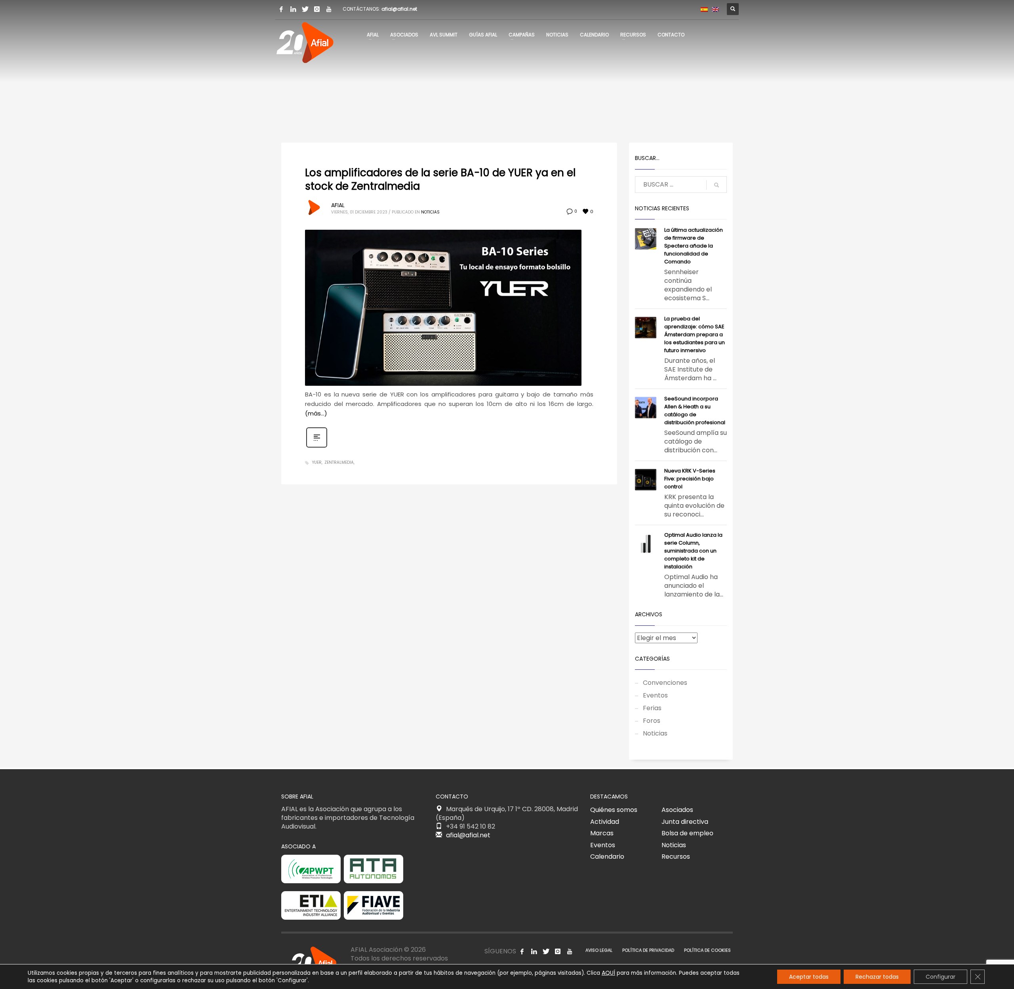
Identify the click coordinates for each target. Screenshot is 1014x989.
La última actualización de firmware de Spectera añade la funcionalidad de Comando (693, 245)
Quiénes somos (613, 809)
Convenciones (665, 682)
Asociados (677, 809)
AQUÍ (608, 973)
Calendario (607, 856)
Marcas (602, 833)
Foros (651, 720)
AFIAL (338, 205)
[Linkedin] (293, 9)
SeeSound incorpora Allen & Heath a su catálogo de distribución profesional (694, 410)
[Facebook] (281, 9)
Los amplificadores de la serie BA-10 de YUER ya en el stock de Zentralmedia (440, 179)
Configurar (940, 977)
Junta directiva (684, 821)
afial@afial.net (399, 9)
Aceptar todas (809, 977)
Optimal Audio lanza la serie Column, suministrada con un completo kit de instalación (693, 550)
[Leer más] (316, 447)
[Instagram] (317, 9)
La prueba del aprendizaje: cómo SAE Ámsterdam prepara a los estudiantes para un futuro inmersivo (694, 334)
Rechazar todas (877, 977)
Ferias (652, 708)
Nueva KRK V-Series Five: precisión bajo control (689, 478)
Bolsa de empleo (687, 833)
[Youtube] (329, 9)
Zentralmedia (339, 462)
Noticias (430, 212)
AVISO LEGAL (598, 950)
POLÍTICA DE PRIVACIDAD (648, 950)
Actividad (604, 821)
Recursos (675, 856)
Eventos (655, 695)
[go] (716, 185)
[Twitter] (305, 9)
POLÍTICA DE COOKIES (707, 950)
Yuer (317, 462)
